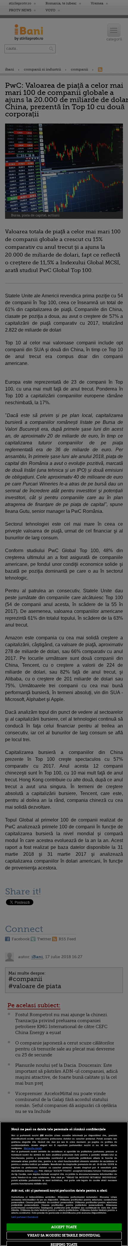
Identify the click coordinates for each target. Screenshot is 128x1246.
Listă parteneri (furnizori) (24, 1217)
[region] (64, 1184)
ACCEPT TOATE (64, 1227)
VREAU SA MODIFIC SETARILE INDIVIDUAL (63, 1235)
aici (36, 1171)
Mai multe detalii (33, 1148)
